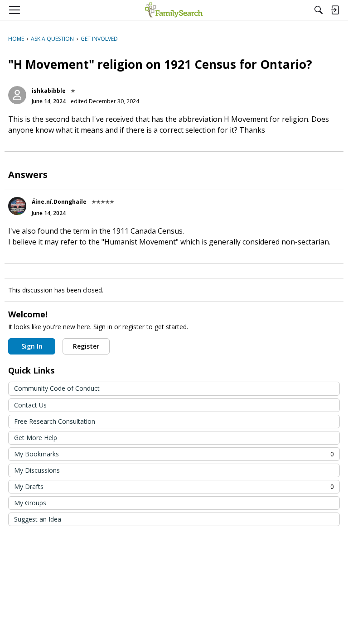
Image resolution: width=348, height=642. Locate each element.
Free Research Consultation (54, 421)
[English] (174, 10)
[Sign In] (335, 10)
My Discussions (37, 470)
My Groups (30, 502)
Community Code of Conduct (57, 388)
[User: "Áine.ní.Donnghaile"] (17, 206)
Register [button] (86, 346)
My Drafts (174, 486)
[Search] (318, 10)
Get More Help (35, 437)
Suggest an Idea (37, 519)
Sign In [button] (32, 346)
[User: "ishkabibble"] (17, 95)
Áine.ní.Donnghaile (59, 202)
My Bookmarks (174, 454)
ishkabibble (49, 91)
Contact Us (30, 405)
